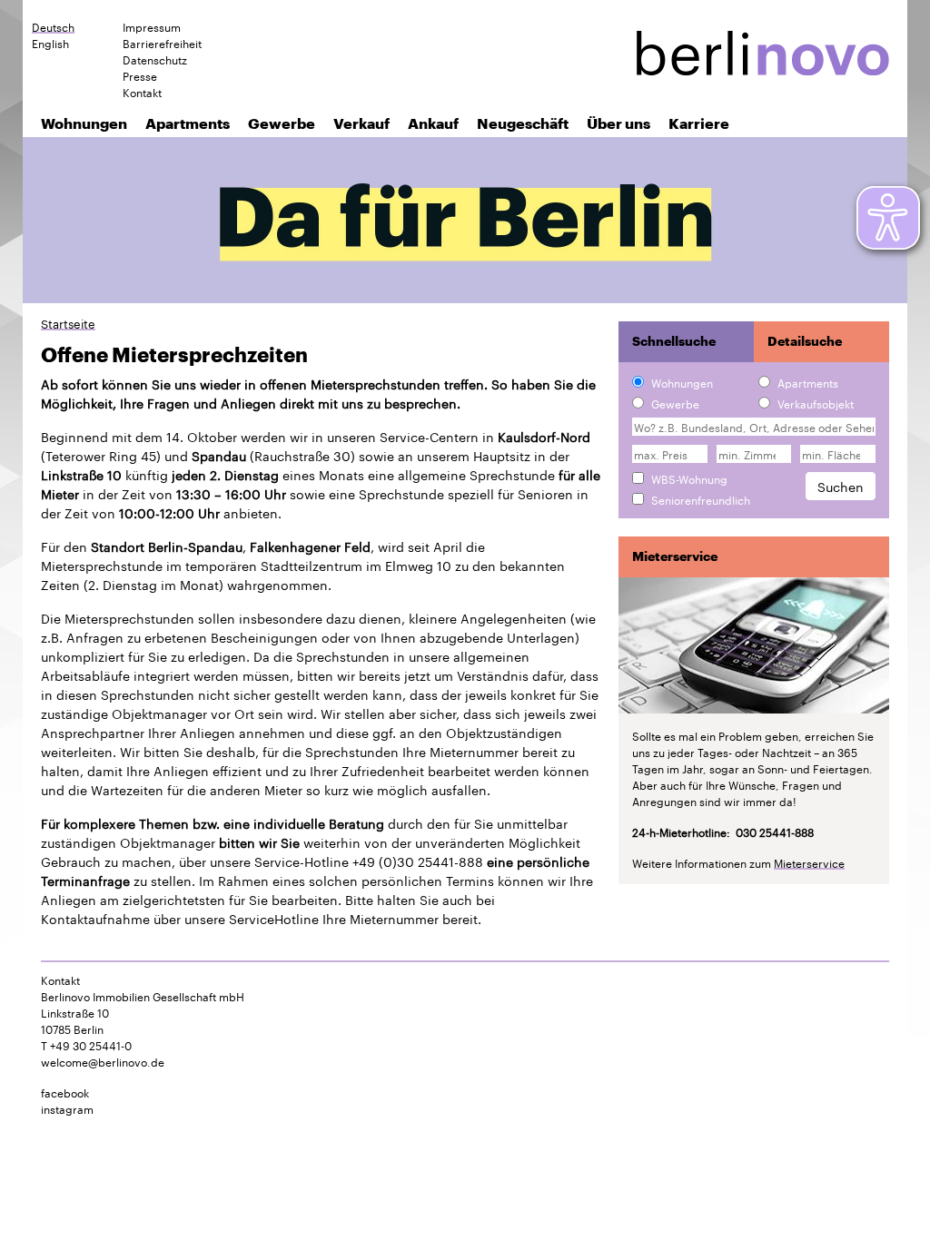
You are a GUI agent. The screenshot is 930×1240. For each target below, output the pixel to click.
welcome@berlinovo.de (102, 1060)
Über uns (618, 123)
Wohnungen (84, 123)
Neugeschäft (523, 123)
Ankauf (433, 123)
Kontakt (142, 92)
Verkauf (361, 123)
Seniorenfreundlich (700, 499)
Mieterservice (809, 862)
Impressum (152, 26)
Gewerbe (281, 123)
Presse (140, 75)
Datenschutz (155, 59)
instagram (67, 1108)
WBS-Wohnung (689, 478)
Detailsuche (804, 341)
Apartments (187, 123)
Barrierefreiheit (162, 42)
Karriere (698, 123)
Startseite (68, 322)
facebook (65, 1091)
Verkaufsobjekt (815, 403)
